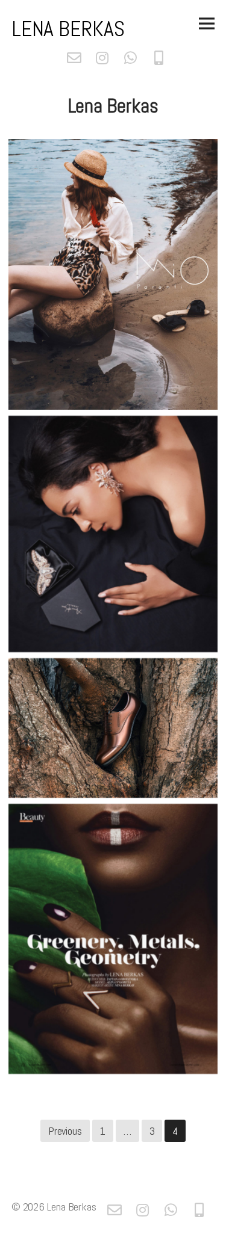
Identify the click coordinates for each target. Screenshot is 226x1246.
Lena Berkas (68, 29)
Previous (65, 1131)
